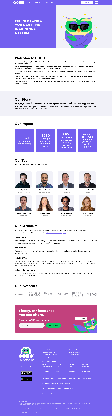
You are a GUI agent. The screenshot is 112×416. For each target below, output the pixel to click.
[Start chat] (96, 2)
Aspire (44, 364)
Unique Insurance (86, 371)
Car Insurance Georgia (74, 378)
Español (59, 388)
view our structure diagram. (56, 233)
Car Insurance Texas (75, 381)
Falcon (57, 371)
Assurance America (47, 366)
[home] (19, 3)
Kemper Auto (72, 371)
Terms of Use (45, 393)
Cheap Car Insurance (74, 352)
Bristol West (45, 371)
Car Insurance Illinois (87, 378)
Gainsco (71, 366)
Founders (71, 364)
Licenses (63, 393)
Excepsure (58, 369)
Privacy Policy (55, 393)
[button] (38, 3)
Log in (87, 2)
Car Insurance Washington (49, 383)
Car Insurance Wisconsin (63, 383)
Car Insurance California (61, 378)
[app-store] (26, 373)
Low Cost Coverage (74, 354)
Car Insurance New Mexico (62, 381)
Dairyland (58, 364)
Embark (58, 366)
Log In (43, 388)
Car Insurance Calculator (75, 349)
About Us (29, 2)
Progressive (85, 366)
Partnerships (51, 388)
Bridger (44, 369)
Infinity (71, 369)
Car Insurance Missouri (48, 381)
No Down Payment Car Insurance (50, 357)
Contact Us (66, 388)
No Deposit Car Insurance (48, 352)
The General (85, 369)
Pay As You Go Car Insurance (49, 354)
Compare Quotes (46, 349)
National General (86, 364)
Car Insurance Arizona (48, 378)
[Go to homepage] (26, 352)
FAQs (73, 388)
